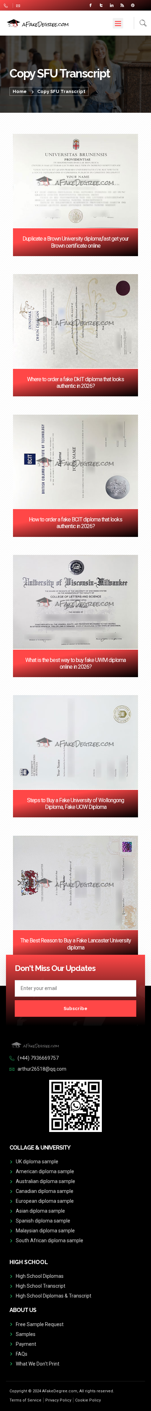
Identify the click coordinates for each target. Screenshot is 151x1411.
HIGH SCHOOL (28, 1262)
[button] (118, 23)
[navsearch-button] (140, 23)
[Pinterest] (132, 5)
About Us (22, 1310)
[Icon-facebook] (90, 5)
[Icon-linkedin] (111, 5)
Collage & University (39, 1147)
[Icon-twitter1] (101, 5)
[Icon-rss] (122, 5)
